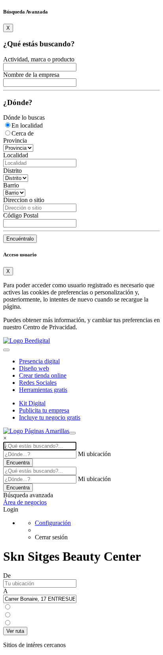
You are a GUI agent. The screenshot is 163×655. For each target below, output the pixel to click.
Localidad (15, 155)
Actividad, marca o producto (38, 59)
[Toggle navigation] (6, 350)
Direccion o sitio (23, 200)
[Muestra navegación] (72, 433)
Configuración (53, 522)
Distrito (12, 170)
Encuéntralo (20, 239)
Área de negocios (25, 502)
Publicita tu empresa (44, 410)
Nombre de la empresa (31, 74)
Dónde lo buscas (24, 117)
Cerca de (22, 133)
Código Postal (20, 215)
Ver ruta (15, 631)
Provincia (15, 140)
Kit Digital (32, 403)
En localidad (27, 125)
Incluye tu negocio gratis (49, 417)
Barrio (11, 185)
